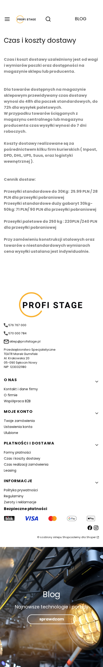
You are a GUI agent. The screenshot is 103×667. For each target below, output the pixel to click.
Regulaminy (13, 496)
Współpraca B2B (17, 401)
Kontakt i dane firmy (21, 389)
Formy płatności (17, 452)
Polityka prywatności (21, 490)
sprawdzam (51, 619)
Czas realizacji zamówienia (26, 464)
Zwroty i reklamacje (20, 502)
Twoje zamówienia (19, 420)
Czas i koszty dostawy (22, 458)
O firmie (10, 395)
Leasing (10, 470)
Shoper (91, 537)
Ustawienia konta (18, 426)
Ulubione (11, 432)
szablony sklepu (51, 537)
